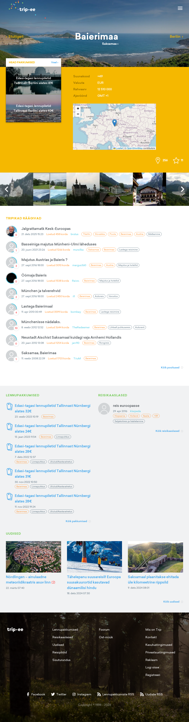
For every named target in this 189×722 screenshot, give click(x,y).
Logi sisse (152, 667)
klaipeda (135, 411)
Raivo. (76, 280)
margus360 (79, 265)
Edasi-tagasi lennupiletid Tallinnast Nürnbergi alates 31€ (52, 473)
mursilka (78, 249)
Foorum (104, 629)
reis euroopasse (126, 405)
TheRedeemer (81, 327)
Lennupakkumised (65, 629)
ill (74, 296)
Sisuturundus (61, 660)
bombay (76, 311)
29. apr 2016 (120, 411)
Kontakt (151, 637)
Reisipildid (59, 652)
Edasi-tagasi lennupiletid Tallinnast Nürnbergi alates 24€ (52, 428)
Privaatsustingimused (160, 652)
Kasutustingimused (158, 645)
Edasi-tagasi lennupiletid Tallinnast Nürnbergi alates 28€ (52, 448)
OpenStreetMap (135, 148)
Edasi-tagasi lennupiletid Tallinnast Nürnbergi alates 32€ (52, 408)
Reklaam (151, 660)
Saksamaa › (110, 44)
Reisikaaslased (62, 637)
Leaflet (119, 148)
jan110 (75, 343)
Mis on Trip (153, 629)
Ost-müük (106, 637)
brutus (74, 234)
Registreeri (152, 675)
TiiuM (77, 358)
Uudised (58, 645)
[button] (114, 123)
